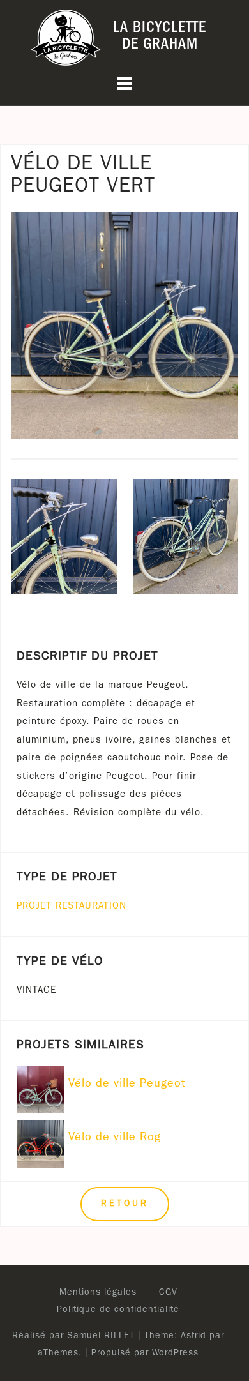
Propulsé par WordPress (145, 1353)
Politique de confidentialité (118, 1310)
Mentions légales (98, 1292)
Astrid (193, 1336)
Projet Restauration (71, 907)
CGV (168, 1292)
